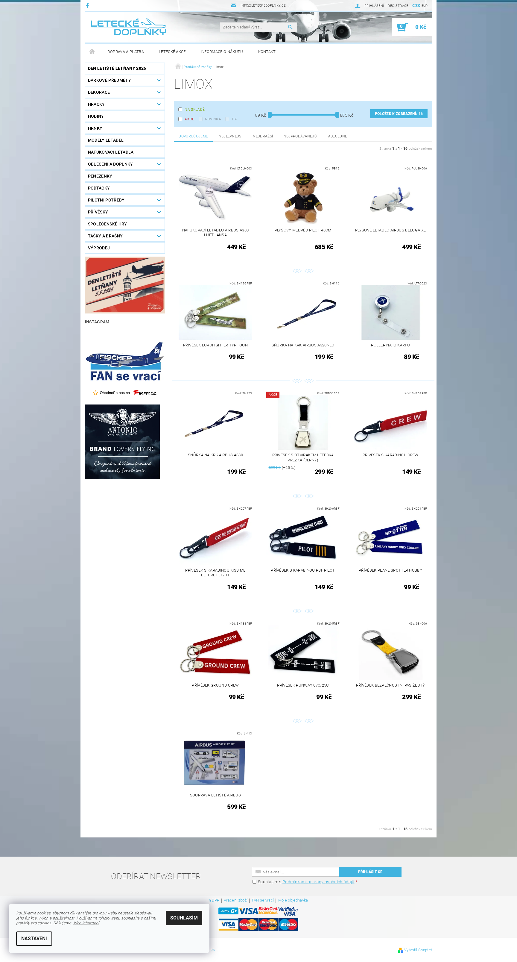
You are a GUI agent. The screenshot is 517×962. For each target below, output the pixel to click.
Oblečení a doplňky (110, 164)
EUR (425, 6)
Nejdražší (263, 136)
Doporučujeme (193, 136)
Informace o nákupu (222, 51)
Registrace (398, 6)
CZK (416, 5)
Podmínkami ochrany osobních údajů (318, 881)
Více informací (86, 923)
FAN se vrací (263, 900)
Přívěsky (98, 212)
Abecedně (337, 136)
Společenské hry (107, 224)
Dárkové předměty (109, 80)
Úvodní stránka (92, 52)
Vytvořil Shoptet (418, 950)
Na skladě (195, 109)
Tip (234, 119)
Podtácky (99, 188)
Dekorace (99, 92)
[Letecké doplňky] (129, 27)
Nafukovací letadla (111, 152)
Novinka (213, 119)
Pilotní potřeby (106, 200)
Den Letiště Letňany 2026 (117, 68)
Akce (189, 119)
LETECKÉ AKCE (172, 51)
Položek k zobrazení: (399, 114)
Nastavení (34, 938)
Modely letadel (106, 140)
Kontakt (267, 51)
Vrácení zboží (235, 900)
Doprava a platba (125, 51)
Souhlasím (184, 918)
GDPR (214, 900)
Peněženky (100, 176)
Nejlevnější (231, 136)
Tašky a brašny (105, 236)
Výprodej (99, 248)
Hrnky (95, 128)
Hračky (96, 104)
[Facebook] (88, 5)
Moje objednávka (293, 900)
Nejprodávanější (301, 136)
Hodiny (96, 116)
